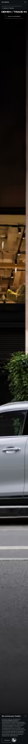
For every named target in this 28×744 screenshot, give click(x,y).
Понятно (7, 740)
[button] (25, 716)
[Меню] (25, 2)
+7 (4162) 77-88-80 (8, 8)
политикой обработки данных (10, 720)
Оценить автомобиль (14, 16)
